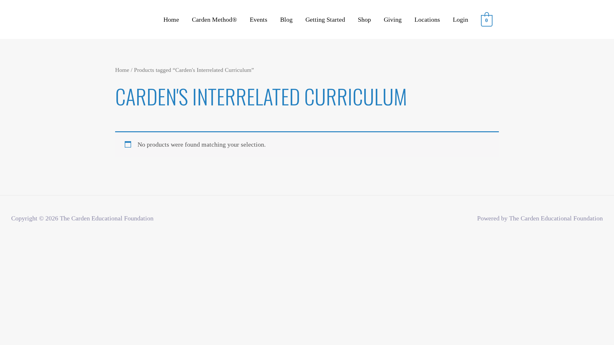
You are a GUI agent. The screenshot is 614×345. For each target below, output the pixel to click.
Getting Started (325, 19)
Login (460, 19)
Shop (364, 19)
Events (258, 19)
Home (171, 19)
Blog (286, 19)
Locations (427, 19)
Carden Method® (214, 19)
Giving (393, 19)
